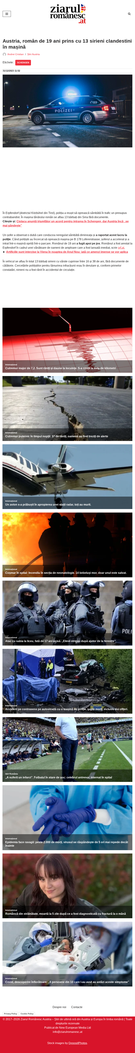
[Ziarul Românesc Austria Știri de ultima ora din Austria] (67, 13)
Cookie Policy (27, 1013)
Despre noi (59, 1007)
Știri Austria (33, 54)
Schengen (23, 62)
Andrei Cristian (15, 54)
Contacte (76, 1007)
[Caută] (129, 13)
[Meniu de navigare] (7, 14)
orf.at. (121, 247)
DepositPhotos (78, 1043)
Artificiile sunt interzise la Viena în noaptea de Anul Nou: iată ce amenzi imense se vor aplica (67, 251)
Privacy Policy (10, 1013)
